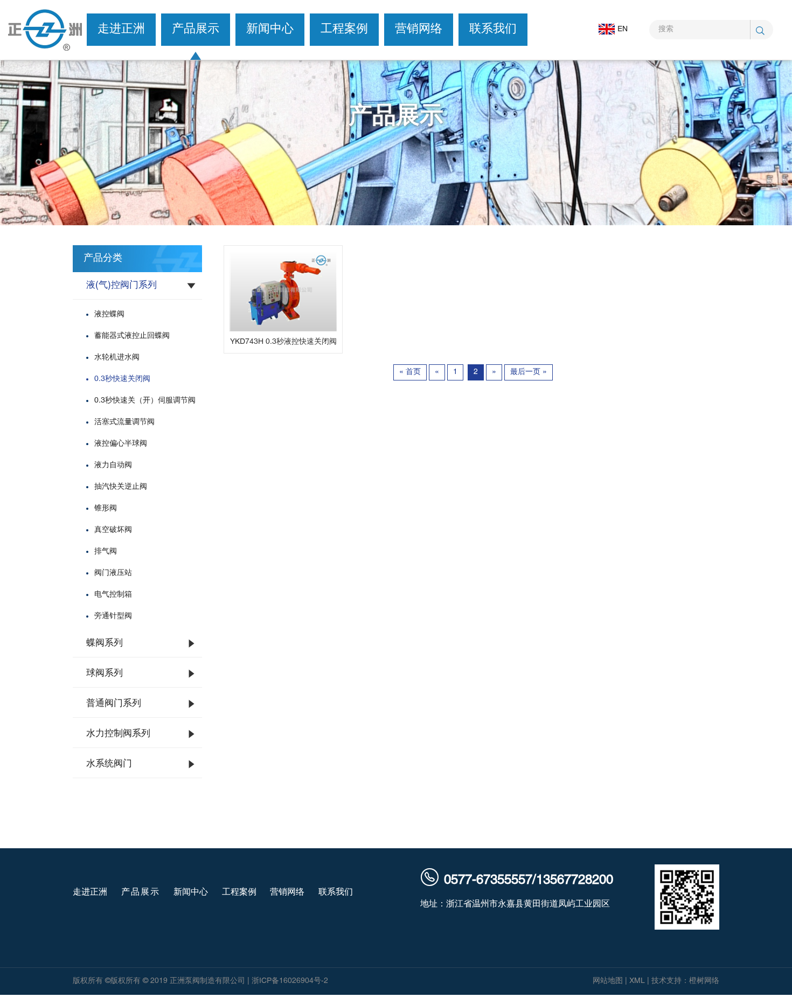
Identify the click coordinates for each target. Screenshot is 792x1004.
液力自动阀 (113, 465)
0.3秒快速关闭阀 (122, 379)
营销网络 (418, 29)
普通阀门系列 (113, 704)
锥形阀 (105, 508)
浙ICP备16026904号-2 (290, 981)
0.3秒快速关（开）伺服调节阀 (145, 400)
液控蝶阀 (109, 314)
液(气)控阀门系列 (121, 285)
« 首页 (410, 372)
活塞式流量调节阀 (124, 422)
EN (622, 29)
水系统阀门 (109, 764)
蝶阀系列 (104, 643)
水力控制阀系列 (118, 734)
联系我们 (493, 29)
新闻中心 (270, 29)
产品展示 (195, 29)
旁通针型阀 (113, 616)
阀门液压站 (113, 573)
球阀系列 (104, 673)
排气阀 (105, 551)
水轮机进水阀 (117, 357)
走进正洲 (121, 29)
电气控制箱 (113, 594)
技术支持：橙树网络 (685, 981)
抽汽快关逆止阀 (120, 486)
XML (637, 981)
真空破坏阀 (113, 530)
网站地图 (608, 981)
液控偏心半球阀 (120, 443)
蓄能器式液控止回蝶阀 (132, 336)
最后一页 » (528, 372)
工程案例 (344, 29)
